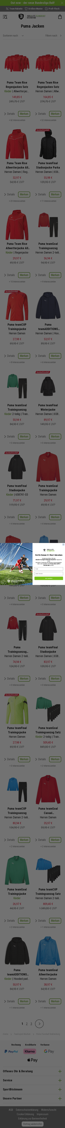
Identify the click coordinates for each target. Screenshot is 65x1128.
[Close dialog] (63, 545)
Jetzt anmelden (48, 578)
